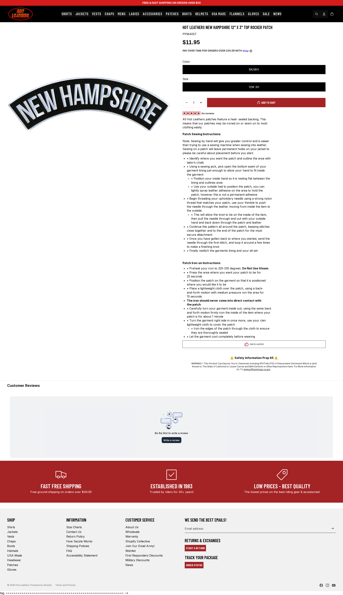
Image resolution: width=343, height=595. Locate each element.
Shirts (11, 527)
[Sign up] (332, 528)
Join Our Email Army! (140, 546)
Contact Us (73, 532)
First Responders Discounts (144, 555)
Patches (12, 565)
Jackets (12, 532)
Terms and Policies (65, 585)
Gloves (11, 569)
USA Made (14, 555)
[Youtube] (334, 585)
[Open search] (316, 14)
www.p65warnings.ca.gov (256, 369)
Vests (10, 536)
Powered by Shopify (41, 585)
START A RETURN (195, 548)
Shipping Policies (77, 546)
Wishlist (130, 551)
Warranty (131, 536)
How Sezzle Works (79, 541)
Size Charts (74, 527)
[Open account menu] (324, 14)
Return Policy (75, 536)
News (129, 565)
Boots (11, 546)
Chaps (11, 541)
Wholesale (132, 532)
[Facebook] (321, 585)
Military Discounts (137, 560)
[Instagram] (327, 585)
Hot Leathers (22, 585)
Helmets (12, 551)
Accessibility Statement (81, 555)
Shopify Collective (137, 541)
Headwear (14, 560)
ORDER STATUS (194, 565)
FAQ (69, 551)
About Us (131, 527)
